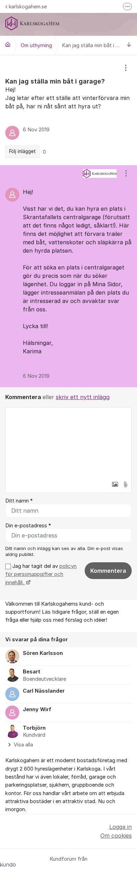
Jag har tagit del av (41, 574)
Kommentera (108, 570)
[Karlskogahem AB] (8, 44)
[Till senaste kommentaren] (129, 45)
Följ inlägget (22, 151)
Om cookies (116, 835)
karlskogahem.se (28, 6)
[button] (115, 484)
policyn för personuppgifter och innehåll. (41, 574)
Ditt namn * (19, 501)
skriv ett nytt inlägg (83, 396)
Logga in (120, 826)
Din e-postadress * (28, 525)
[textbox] (68, 442)
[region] (68, 110)
